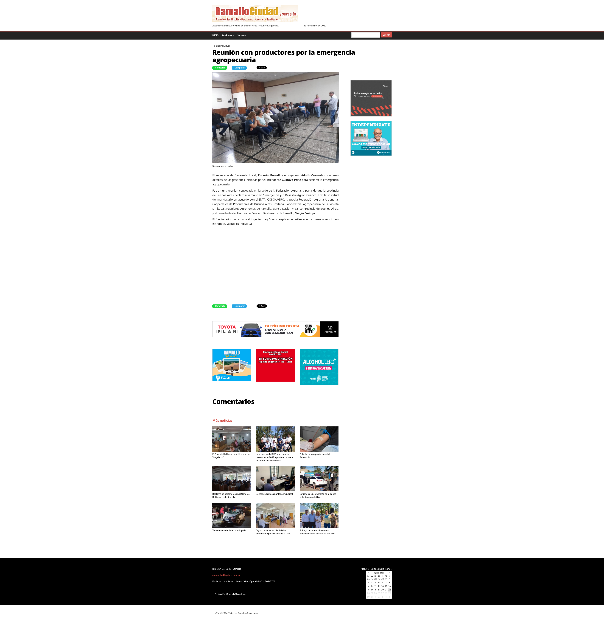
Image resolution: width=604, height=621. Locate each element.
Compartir (220, 67)
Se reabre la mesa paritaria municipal (274, 494)
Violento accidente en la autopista (229, 530)
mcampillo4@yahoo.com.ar (226, 575)
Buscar (386, 35)
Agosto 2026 (379, 573)
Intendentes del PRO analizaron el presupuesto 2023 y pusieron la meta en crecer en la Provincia (274, 457)
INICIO (215, 35)
